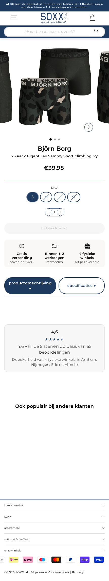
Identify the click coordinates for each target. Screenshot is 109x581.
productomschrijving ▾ (30, 286)
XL (73, 197)
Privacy (78, 572)
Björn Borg (54, 148)
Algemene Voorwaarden (50, 572)
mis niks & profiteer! (17, 539)
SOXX (7, 516)
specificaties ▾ (81, 285)
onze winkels (12, 550)
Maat (54, 188)
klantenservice (13, 505)
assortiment (12, 528)
